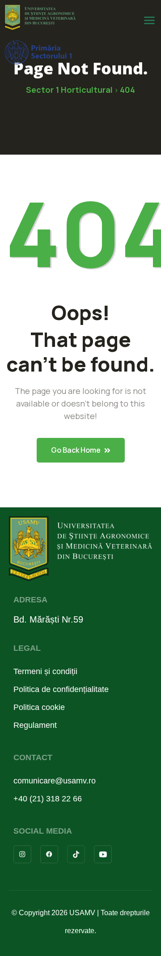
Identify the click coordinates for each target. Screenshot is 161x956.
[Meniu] (149, 20)
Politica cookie (39, 707)
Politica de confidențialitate (61, 689)
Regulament (35, 725)
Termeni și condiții (45, 671)
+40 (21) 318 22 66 (47, 798)
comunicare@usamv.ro (54, 780)
